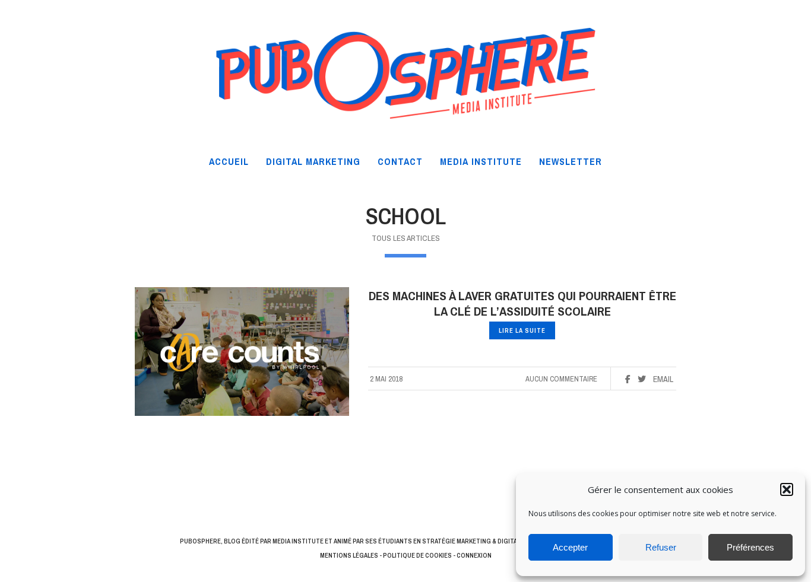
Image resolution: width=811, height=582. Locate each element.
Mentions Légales (349, 555)
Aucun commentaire (561, 379)
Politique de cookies (417, 555)
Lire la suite (522, 330)
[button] (787, 489)
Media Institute (298, 541)
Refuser (660, 547)
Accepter (570, 547)
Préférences (750, 547)
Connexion (474, 555)
